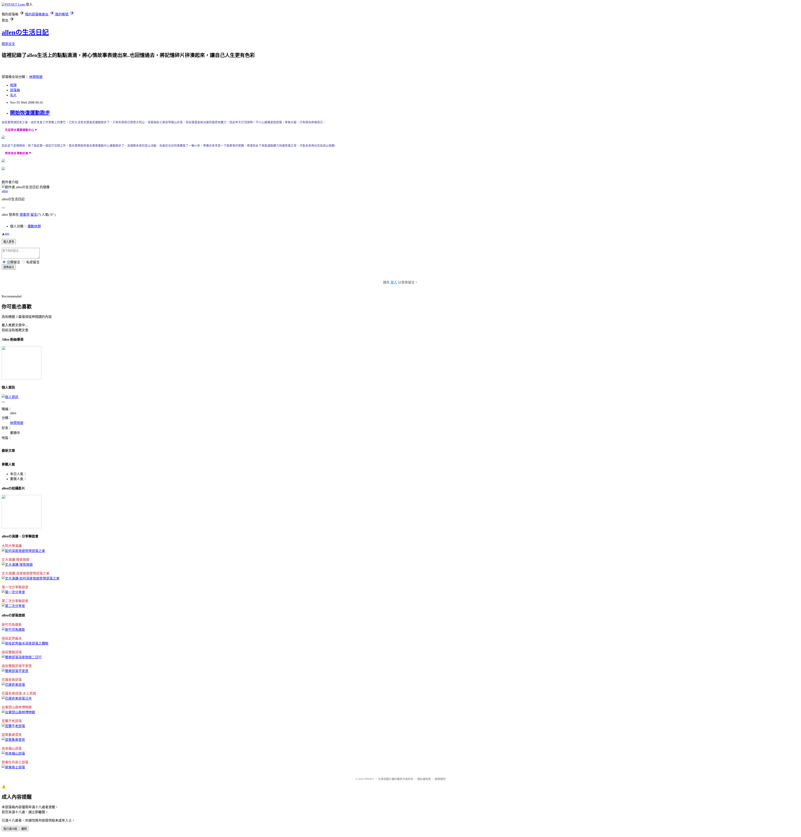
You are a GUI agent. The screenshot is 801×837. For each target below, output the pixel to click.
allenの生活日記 (25, 32)
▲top (5, 233)
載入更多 (8, 241)
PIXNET (369, 779)
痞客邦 (25, 214)
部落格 (15, 90)
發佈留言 (8, 267)
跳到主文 (8, 44)
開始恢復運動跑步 (30, 112)
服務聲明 (440, 779)
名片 (13, 95)
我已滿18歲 (10, 828)
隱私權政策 (424, 779)
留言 (33, 214)
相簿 (13, 85)
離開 (24, 828)
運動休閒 (34, 226)
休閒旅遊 (36, 77)
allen (5, 191)
